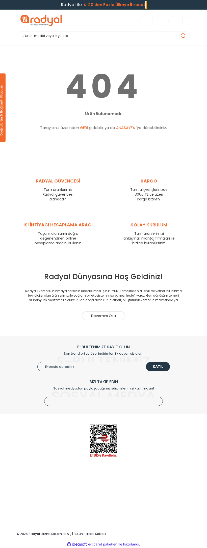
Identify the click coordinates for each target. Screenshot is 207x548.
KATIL (158, 366)
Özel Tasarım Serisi (32, 504)
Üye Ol (82, 481)
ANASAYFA (125, 127)
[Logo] (59, 20)
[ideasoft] (77, 544)
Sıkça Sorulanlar (90, 512)
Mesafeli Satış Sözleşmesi (159, 504)
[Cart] (184, 20)
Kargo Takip (87, 504)
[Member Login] (153, 20)
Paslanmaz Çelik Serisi (35, 496)
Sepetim (84, 496)
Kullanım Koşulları (152, 481)
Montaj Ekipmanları (32, 512)
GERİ (84, 127)
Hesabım (84, 489)
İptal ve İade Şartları (154, 496)
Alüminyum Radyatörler (36, 481)
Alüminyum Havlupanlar (36, 489)
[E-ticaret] (103, 544)
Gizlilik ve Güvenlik (152, 489)
